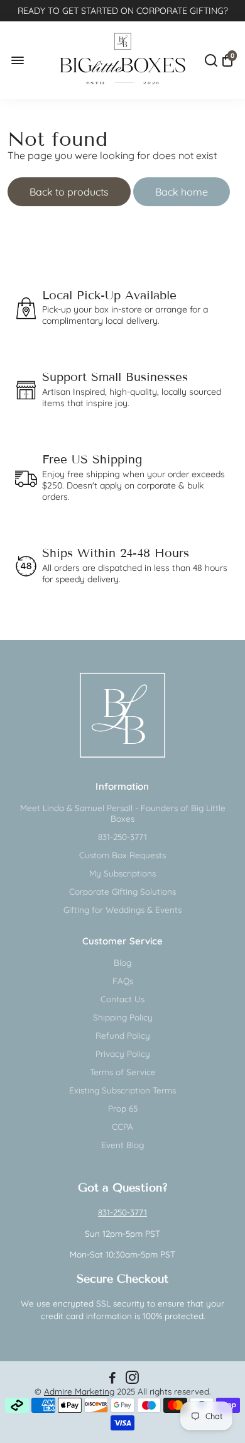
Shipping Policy (123, 1017)
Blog (122, 962)
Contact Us (122, 998)
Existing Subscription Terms (122, 1090)
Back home (181, 191)
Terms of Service (123, 1071)
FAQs (122, 980)
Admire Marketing (79, 1391)
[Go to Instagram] (132, 1379)
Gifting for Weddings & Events (122, 909)
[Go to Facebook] (112, 1379)
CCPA (122, 1126)
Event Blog (122, 1144)
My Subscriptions (122, 873)
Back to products (69, 191)
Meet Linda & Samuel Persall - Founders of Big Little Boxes (123, 813)
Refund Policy (122, 1035)
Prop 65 (123, 1108)
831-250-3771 (122, 836)
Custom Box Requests (122, 854)
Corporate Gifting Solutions (122, 891)
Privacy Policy (122, 1053)
